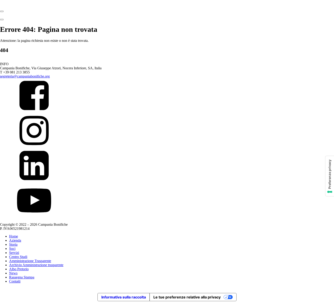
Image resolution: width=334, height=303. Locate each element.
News (13, 273)
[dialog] (167, 262)
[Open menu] (2, 11)
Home (13, 236)
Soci (12, 248)
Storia (13, 244)
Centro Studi (18, 257)
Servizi (14, 253)
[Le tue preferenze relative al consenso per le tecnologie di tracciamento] (329, 176)
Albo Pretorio (19, 269)
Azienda (15, 240)
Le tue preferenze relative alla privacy (187, 297)
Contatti (14, 281)
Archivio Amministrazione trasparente (36, 265)
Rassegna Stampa (21, 277)
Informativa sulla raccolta (123, 297)
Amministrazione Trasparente (30, 261)
